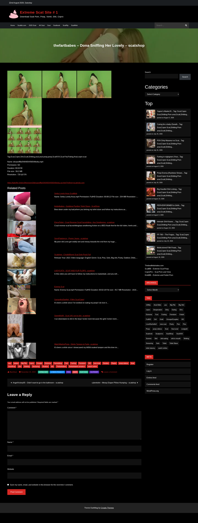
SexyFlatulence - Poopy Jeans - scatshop (71, 238)
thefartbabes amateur (77, 366)
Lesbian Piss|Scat (57, 372)
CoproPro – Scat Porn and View (158, 272)
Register (150, 364)
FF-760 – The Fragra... (166, 235)
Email (10, 456)
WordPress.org (153, 391)
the (52, 366)
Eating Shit (43, 372)
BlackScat (13, 372)
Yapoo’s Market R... (165, 111)
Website (10, 469)
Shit (19, 366)
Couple (39, 363)
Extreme (48, 363)
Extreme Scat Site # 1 (39, 12)
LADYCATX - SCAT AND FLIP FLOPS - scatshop (74, 271)
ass (9, 363)
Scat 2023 (83, 372)
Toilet (164, 343)
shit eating (164, 338)
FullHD (148, 319)
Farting (73, 363)
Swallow (45, 366)
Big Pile (24, 363)
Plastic (113, 363)
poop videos (123, 363)
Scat (49, 25)
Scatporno (159, 334)
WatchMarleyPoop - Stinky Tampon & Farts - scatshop (76, 344)
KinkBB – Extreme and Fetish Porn (159, 275)
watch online (92, 366)
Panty (172, 324)
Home (12, 25)
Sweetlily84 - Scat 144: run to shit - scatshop (72, 316)
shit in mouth (175, 338)
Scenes (148, 338)
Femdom (82, 363)
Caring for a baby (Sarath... (168, 124)
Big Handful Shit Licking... (167, 189)
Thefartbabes (61, 366)
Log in (149, 371)
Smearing (35, 366)
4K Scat (42, 25)
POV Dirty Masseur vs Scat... (168, 140)
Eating (174, 310)
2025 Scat (32, 25)
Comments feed (153, 384)
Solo (157, 343)
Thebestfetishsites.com (154, 266)
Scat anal (174, 329)
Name (10, 442)
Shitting (26, 366)
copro (32, 363)
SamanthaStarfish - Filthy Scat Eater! (69, 300)
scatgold (184, 329)
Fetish (182, 314)
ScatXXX (179, 334)
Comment (11, 408)
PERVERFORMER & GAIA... (169, 205)
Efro (181, 310)
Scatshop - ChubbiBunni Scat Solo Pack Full (72, 255)
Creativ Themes (107, 508)
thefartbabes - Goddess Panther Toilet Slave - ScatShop (77, 206)
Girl (155, 319)
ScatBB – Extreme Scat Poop (157, 269)
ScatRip (65, 25)
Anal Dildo (157, 305)
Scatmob (149, 334)
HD (89, 363)
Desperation (157, 310)
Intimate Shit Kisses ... (166, 222)
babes (16, 363)
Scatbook (56, 25)
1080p (148, 305)
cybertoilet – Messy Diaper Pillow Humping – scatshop (114, 383)
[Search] (186, 25)
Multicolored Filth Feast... (167, 248)
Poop (148, 329)
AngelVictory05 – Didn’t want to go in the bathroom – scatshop (38, 383)
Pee (178, 324)
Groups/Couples (172, 319)
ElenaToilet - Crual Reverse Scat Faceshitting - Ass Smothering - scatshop (84, 222)
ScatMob (74, 25)
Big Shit (181, 305)
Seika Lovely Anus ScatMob (65, 193)
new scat (97, 363)
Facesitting (58, 363)
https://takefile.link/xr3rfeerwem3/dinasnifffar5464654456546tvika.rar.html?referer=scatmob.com (45, 183)
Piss (68, 372)
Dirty (167, 310)
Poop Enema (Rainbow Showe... (170, 173)
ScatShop (11, 366)
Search (148, 72)
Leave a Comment (110, 372)
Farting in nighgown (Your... (168, 157)
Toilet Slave (174, 343)
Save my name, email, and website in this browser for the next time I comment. (41, 485)
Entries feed (151, 378)
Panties (106, 363)
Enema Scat (59, 287)
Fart (66, 363)
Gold (161, 319)
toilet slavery (150, 348)
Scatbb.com (22, 25)
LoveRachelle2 (151, 324)
